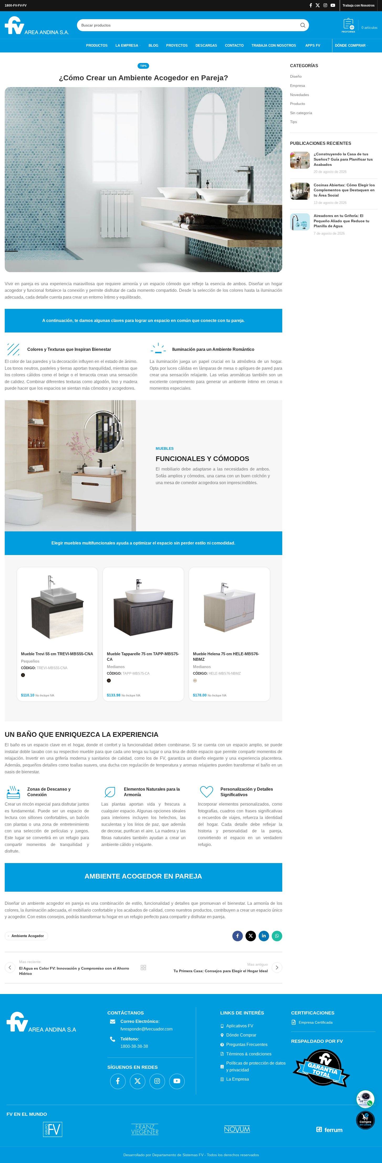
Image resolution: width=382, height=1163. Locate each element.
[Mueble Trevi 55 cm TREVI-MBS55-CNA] (57, 607)
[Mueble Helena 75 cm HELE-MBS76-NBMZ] (229, 607)
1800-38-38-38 (134, 1046)
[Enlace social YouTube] (333, 5)
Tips (143, 65)
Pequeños (30, 661)
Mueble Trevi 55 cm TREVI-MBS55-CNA (57, 654)
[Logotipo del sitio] (37, 25)
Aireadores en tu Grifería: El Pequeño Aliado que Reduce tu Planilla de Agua (341, 221)
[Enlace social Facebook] (311, 5)
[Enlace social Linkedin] (264, 936)
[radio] (23, 675)
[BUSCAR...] (303, 25)
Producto (297, 104)
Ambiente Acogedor (28, 936)
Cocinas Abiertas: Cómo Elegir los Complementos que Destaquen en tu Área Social (344, 190)
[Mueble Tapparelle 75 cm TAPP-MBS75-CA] (143, 607)
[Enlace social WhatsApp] (277, 936)
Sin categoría (301, 113)
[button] (365, 1099)
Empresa (297, 85)
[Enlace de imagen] (321, 1068)
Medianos (116, 666)
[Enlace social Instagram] (325, 5)
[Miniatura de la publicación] (300, 163)
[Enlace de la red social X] (318, 5)
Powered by (374, 1133)
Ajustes (310, 1154)
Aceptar (245, 1154)
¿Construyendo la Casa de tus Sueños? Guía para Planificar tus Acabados (343, 159)
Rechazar (278, 1154)
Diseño (296, 76)
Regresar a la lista (143, 967)
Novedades (299, 95)
